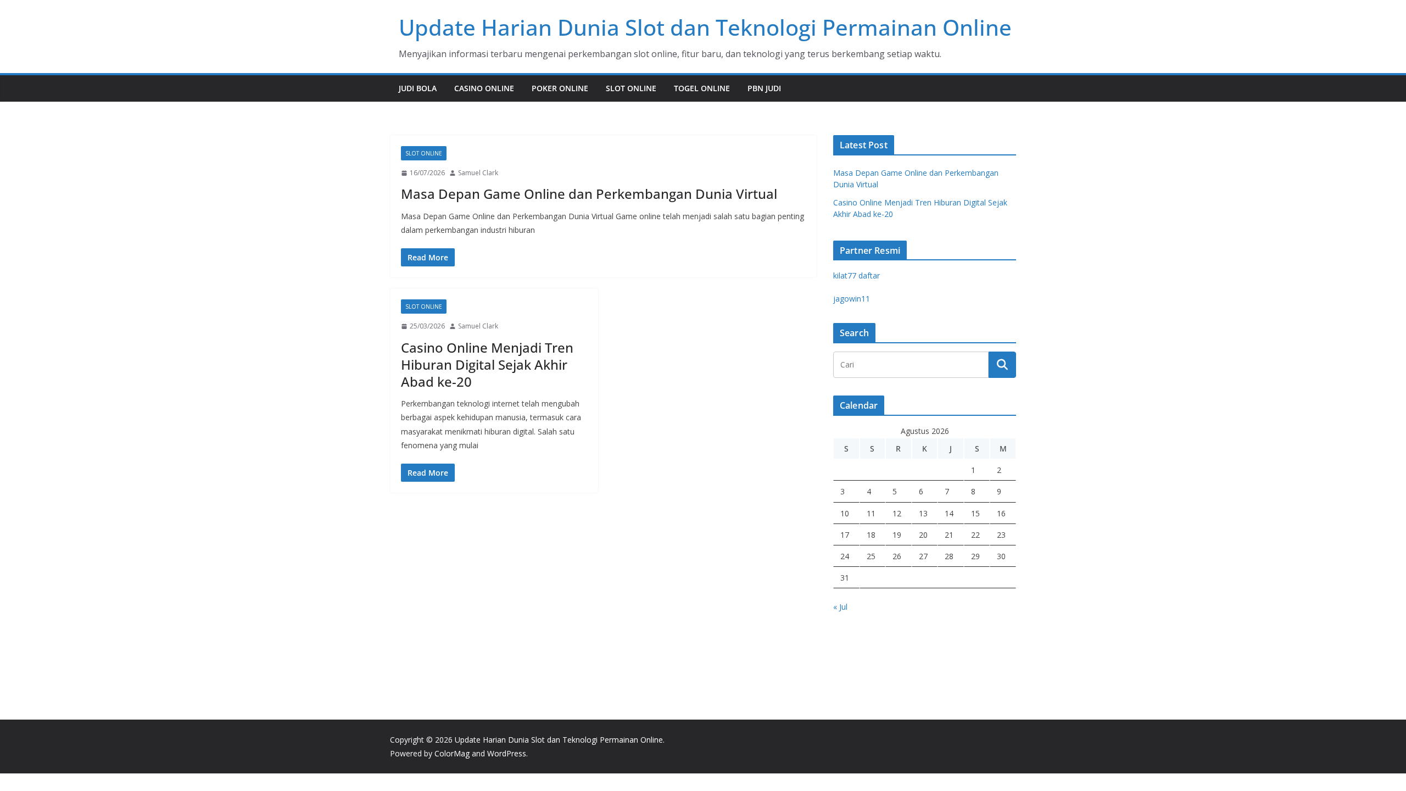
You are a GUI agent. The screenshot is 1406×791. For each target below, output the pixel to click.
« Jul (840, 606)
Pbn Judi (764, 88)
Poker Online (560, 88)
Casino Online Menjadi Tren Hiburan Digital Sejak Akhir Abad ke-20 (487, 364)
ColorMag (452, 753)
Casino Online (484, 88)
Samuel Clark (478, 172)
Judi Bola (418, 88)
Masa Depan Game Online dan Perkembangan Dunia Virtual (589, 194)
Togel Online (702, 88)
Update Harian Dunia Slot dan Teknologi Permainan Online (705, 27)
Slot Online (631, 88)
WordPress (506, 753)
